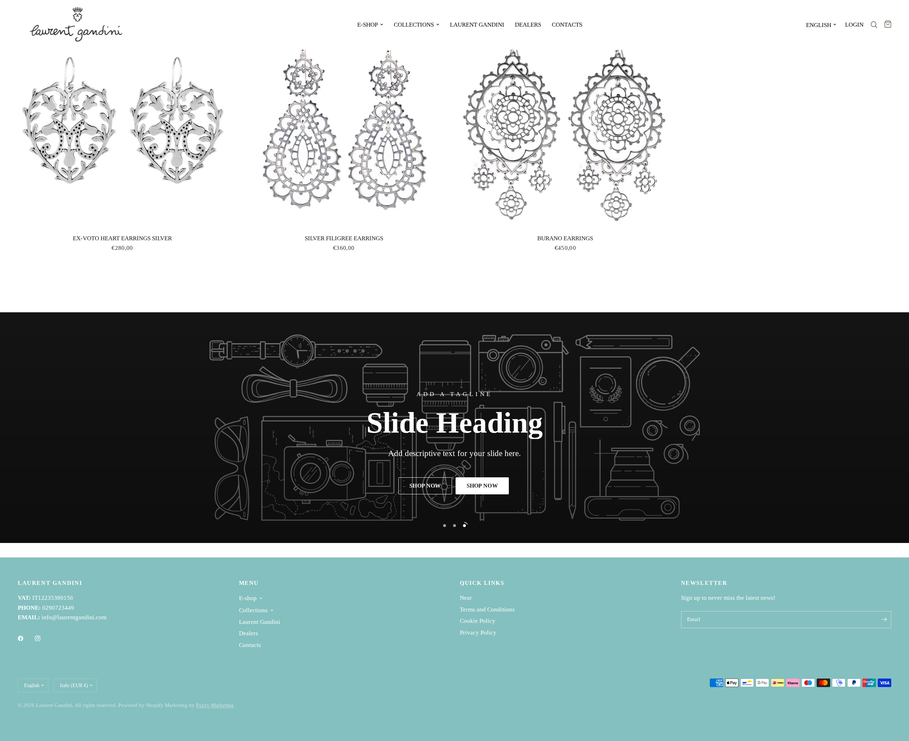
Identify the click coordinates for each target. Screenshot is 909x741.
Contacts (567, 24)
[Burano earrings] (565, 122)
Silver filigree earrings (344, 238)
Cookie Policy (477, 621)
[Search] (874, 25)
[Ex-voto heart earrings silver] (122, 122)
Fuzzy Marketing (215, 705)
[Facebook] (25, 638)
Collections (414, 24)
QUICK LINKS (482, 583)
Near (466, 597)
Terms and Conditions (487, 609)
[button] (425, 485)
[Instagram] (42, 638)
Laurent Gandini (477, 24)
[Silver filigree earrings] (343, 122)
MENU (249, 583)
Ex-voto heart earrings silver (122, 238)
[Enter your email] (884, 619)
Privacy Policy (478, 632)
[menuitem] (370, 25)
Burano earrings (565, 238)
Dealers (528, 24)
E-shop (367, 24)
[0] (886, 25)
